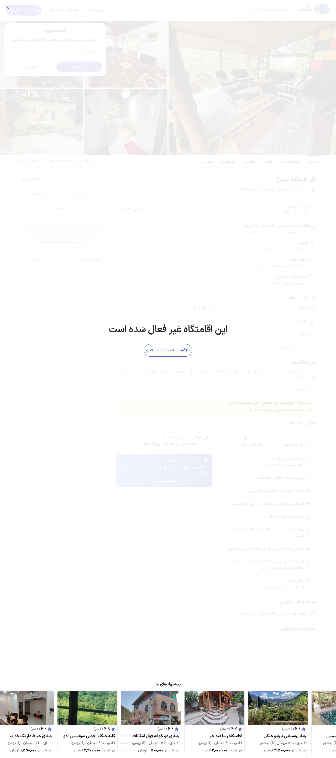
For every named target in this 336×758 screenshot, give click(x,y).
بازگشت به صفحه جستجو (168, 350)
